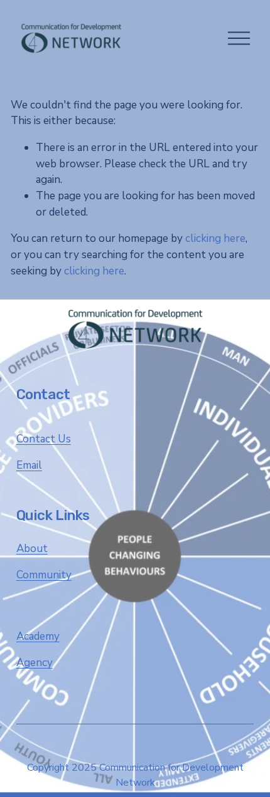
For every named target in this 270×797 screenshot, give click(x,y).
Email (29, 465)
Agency (34, 662)
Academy (38, 636)
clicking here (215, 238)
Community (44, 575)
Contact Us (43, 439)
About (32, 548)
